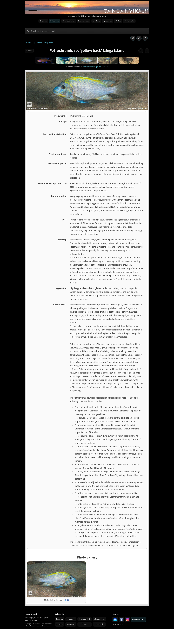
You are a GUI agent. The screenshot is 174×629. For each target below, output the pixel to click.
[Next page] (147, 50)
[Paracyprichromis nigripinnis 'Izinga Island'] (45, 60)
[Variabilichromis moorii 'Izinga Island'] (129, 60)
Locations (96, 21)
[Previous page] (140, 50)
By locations (54, 21)
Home (28, 43)
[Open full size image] (56, 579)
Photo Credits (129, 21)
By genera (43, 21)
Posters (118, 21)
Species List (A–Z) (69, 21)
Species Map (108, 21)
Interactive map (83, 21)
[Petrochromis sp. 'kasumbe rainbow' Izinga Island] (66, 60)
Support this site (138, 620)
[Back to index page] (29, 51)
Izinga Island (48, 43)
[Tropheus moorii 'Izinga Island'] (108, 60)
